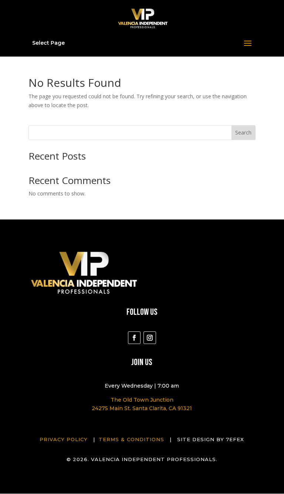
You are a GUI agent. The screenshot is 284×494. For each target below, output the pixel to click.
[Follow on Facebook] (134, 337)
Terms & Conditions (131, 439)
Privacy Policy (64, 439)
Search (243, 132)
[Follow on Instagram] (149, 337)
